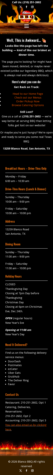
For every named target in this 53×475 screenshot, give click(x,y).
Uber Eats (14, 372)
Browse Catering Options (28, 105)
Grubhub (13, 376)
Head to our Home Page (28, 93)
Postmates (15, 365)
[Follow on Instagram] (32, 470)
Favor (11, 384)
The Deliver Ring (18, 380)
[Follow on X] (20, 470)
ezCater (13, 369)
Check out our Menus (27, 97)
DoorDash (14, 361)
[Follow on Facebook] (26, 470)
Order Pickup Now (27, 101)
